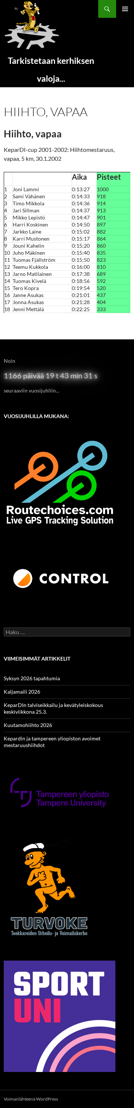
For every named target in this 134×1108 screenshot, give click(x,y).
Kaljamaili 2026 (22, 691)
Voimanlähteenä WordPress (31, 1099)
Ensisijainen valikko (125, 9)
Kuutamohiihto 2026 (28, 725)
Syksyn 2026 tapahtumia (32, 678)
